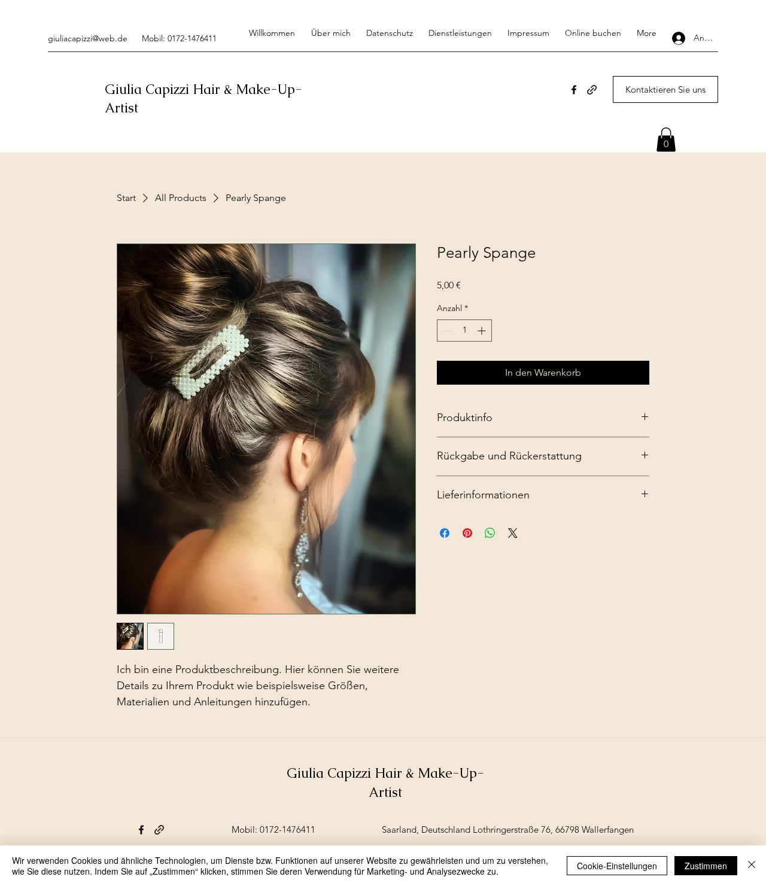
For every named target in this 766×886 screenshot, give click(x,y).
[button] (666, 139)
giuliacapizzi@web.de (87, 38)
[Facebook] (574, 90)
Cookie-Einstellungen (617, 866)
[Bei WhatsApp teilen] (490, 533)
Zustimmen (706, 866)
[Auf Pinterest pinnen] (467, 533)
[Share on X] (513, 533)
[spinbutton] (464, 330)
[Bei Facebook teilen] (444, 533)
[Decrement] (446, 330)
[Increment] (482, 330)
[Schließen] (751, 865)
